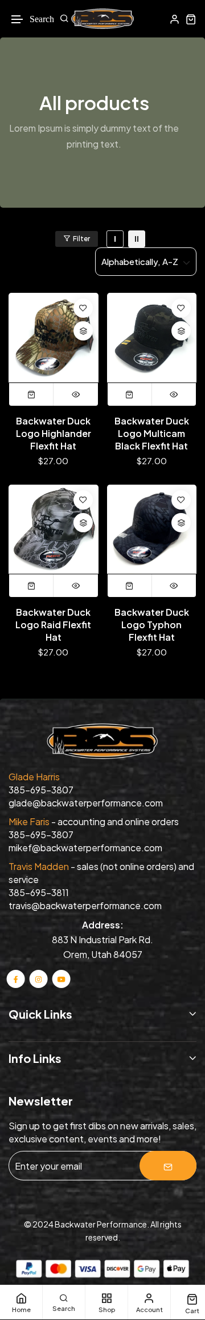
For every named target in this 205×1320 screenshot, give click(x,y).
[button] (17, 19)
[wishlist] (83, 308)
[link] (115, 238)
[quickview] (76, 394)
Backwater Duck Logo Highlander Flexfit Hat (53, 433)
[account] (174, 19)
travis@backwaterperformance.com (85, 905)
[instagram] (38, 978)
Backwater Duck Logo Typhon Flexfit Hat (151, 624)
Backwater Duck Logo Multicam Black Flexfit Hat (151, 433)
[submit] (168, 1165)
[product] (54, 337)
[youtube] (61, 978)
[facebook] (16, 978)
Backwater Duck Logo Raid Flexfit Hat (53, 624)
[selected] (31, 394)
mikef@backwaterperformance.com (85, 848)
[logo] (102, 18)
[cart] (191, 19)
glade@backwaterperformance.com (86, 803)
